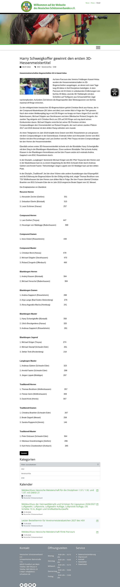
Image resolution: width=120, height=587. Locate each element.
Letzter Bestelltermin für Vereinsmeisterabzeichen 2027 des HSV (53, 520)
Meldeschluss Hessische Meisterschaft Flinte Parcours (48, 531)
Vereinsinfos (26, 473)
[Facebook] (21, 585)
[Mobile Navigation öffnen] (98, 47)
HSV (22, 469)
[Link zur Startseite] (48, 6)
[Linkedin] (30, 585)
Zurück (24, 453)
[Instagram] (26, 585)
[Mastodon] (34, 585)
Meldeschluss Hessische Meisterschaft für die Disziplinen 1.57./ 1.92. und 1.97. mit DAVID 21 (58, 491)
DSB (22, 478)
